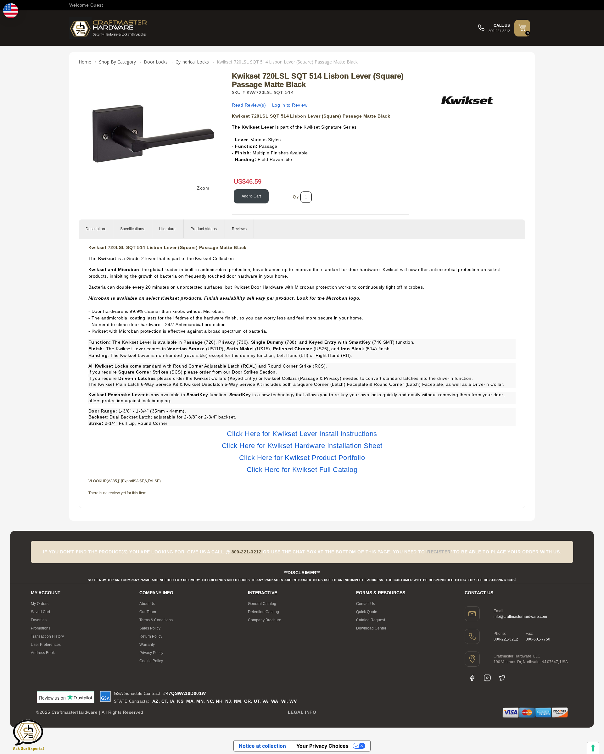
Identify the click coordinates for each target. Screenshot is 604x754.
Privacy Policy (151, 653)
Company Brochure (264, 620)
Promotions (40, 628)
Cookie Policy (151, 661)
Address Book (43, 653)
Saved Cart (40, 612)
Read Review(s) (249, 105)
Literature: (167, 229)
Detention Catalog (263, 612)
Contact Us (365, 604)
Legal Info (302, 712)
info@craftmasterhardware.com (520, 616)
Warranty (147, 644)
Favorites (39, 620)
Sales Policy (149, 628)
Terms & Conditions (156, 620)
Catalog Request (370, 620)
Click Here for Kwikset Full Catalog (302, 470)
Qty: (296, 197)
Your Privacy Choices (322, 746)
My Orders (39, 604)
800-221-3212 (506, 639)
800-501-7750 (538, 639)
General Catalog (262, 604)
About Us (147, 604)
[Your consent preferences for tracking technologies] (593, 748)
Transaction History (47, 636)
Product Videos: (204, 229)
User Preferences (46, 644)
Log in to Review (290, 105)
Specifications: (132, 229)
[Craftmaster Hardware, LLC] (108, 28)
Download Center (371, 628)
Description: (96, 229)
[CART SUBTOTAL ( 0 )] (522, 27)
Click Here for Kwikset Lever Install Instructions (302, 434)
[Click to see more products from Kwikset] (467, 100)
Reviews (239, 229)
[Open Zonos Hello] (10, 10)
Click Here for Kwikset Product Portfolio (302, 458)
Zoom (203, 188)
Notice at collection (262, 746)
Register (439, 551)
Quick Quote (366, 612)
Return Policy (150, 636)
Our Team (147, 612)
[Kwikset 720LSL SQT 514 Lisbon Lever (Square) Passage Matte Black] (153, 75)
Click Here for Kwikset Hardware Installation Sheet (302, 446)
